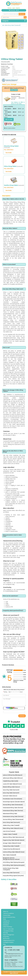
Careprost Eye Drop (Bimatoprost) (11, 849)
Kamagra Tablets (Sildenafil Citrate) (12, 843)
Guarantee (6, 923)
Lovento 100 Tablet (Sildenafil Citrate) (12, 784)
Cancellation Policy (8, 931)
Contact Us (6, 921)
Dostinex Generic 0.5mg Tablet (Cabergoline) (10, 868)
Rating (5, 692)
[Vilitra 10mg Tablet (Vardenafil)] (14, 39)
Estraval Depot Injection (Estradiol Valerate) (14, 801)
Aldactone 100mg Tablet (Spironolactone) (13, 837)
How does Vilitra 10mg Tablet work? (13, 289)
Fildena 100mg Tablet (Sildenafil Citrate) (13, 828)
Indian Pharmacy (7, 926)
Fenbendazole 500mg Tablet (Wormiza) (13, 807)
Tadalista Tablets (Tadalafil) (10, 834)
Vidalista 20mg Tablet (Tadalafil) (11, 825)
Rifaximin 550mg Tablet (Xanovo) (11, 787)
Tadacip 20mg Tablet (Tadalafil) (11, 846)
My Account (6, 938)
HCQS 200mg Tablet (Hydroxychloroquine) (13, 862)
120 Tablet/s (8, 115)
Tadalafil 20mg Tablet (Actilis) (10, 781)
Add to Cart (8, 119)
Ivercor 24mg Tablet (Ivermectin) (11, 822)
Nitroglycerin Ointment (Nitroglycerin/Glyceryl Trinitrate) (11, 858)
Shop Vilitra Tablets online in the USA (13, 199)
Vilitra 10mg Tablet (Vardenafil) (13, 25)
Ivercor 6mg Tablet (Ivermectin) (11, 790)
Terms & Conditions (8, 913)
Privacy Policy (6, 915)
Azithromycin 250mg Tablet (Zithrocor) (13, 778)
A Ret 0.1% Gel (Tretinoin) (9, 831)
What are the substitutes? (10, 596)
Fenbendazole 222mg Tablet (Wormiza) (13, 810)
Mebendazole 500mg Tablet (10, 813)
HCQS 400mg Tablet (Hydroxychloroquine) (14, 865)
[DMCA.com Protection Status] (14, 884)
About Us (5, 911)
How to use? (6, 347)
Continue (22, 716)
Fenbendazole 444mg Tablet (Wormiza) (13, 816)
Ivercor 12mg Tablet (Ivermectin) (11, 872)
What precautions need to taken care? (12, 535)
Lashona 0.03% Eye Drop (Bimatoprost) (12, 775)
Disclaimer (6, 925)
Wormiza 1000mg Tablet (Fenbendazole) (13, 819)
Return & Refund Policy (9, 917)
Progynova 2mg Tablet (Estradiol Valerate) (13, 840)
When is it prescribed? (9, 264)
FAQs (4, 919)
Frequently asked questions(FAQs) (13, 610)
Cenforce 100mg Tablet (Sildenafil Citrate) (13, 852)
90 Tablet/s (8, 112)
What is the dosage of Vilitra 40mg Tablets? (13, 391)
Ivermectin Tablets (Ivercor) (10, 796)
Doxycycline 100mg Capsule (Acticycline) (13, 875)
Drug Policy (6, 936)
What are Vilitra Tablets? (10, 228)
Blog (4, 944)
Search (22, 14)
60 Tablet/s (8, 108)
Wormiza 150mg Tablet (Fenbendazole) (13, 804)
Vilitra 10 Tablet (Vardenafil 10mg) (14, 88)
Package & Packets (8, 942)
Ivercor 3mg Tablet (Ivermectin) (11, 793)
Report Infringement (8, 934)
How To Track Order (8, 929)
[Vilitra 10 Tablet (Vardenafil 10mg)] (7, 98)
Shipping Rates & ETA (8, 940)
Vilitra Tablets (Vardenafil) (9, 855)
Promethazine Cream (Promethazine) (12, 798)
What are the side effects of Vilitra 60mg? (13, 451)
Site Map (5, 933)
